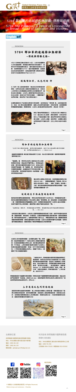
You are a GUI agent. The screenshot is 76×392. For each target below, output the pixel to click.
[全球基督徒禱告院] (26, 5)
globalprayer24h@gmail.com (21, 348)
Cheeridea (28, 387)
